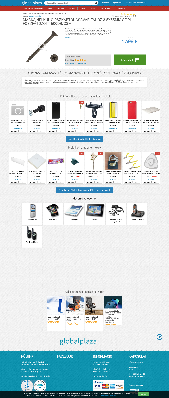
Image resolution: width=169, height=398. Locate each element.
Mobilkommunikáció (41, 13)
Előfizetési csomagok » (100, 364)
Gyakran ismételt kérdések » (102, 362)
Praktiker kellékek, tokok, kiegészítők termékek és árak (84, 190)
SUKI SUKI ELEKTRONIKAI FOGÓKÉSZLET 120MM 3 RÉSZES (132, 172)
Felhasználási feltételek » (101, 371)
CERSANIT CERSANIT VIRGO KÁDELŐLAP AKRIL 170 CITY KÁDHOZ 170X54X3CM (18, 172)
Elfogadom (143, 394)
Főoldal (25, 13)
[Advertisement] (84, 269)
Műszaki (31, 13)
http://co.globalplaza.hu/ (137, 376)
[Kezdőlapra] (31, 5)
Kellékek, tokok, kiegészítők (57, 13)
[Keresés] (96, 3)
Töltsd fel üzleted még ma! (32, 371)
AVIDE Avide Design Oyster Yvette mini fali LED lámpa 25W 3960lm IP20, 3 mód (151, 172)
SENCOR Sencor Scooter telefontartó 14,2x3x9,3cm (94, 121)
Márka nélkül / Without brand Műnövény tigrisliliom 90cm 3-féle (75, 121)
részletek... (68, 37)
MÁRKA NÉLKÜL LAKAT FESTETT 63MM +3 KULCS (113, 172)
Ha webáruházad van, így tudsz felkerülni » (35, 376)
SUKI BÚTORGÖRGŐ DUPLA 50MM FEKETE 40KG (75, 172)
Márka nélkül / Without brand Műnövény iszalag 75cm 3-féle (94, 172)
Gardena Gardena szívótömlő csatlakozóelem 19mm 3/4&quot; (36, 121)
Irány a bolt (127, 60)
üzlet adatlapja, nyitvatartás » (76, 63)
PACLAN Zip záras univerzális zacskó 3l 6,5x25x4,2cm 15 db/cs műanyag (56, 172)
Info (22, 131)
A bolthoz (14, 131)
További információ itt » (107, 395)
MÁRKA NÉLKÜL (35, 16)
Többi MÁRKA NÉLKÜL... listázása (84, 139)
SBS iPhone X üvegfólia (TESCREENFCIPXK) (113, 121)
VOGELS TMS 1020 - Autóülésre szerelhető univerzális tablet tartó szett (18, 121)
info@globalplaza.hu (136, 362)
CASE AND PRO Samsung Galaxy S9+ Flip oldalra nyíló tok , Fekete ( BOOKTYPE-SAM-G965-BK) (56, 121)
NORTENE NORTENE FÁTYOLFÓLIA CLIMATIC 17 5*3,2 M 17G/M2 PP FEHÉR (151, 121)
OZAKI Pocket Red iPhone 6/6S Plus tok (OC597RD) (132, 121)
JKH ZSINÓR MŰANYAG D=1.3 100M (37, 172)
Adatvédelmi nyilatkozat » (101, 369)
